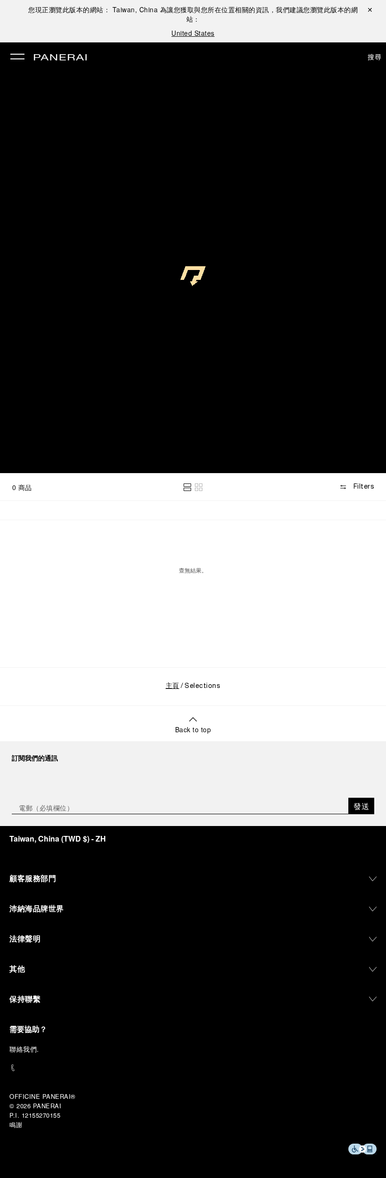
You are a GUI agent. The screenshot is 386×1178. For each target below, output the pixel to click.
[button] (187, 487)
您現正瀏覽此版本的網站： (93, 9)
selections (193, 430)
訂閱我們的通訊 (35, 757)
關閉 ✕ (370, 9)
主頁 (172, 686)
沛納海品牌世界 (36, 908)
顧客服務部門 (32, 878)
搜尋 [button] (374, 56)
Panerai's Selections (56, 449)
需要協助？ (28, 1028)
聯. (24, 1049)
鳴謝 (15, 1124)
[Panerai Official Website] (60, 58)
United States (193, 33)
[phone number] (193, 1068)
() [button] (57, 838)
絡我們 (26, 1049)
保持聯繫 (24, 998)
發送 (361, 806)
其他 (17, 968)
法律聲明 (24, 938)
